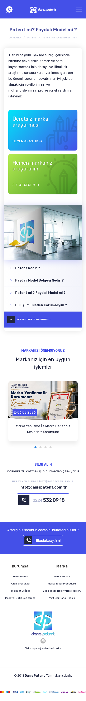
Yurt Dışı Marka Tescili (62, 597)
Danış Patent (20, 576)
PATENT (31, 37)
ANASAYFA (15, 37)
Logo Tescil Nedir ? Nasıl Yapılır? (62, 590)
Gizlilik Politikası (20, 583)
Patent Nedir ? (27, 268)
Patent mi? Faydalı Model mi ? (60, 37)
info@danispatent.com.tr (43, 487)
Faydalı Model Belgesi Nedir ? (39, 280)
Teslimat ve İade (20, 590)
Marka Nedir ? (62, 576)
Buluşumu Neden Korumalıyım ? (40, 305)
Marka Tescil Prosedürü (62, 583)
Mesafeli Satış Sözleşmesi (20, 597)
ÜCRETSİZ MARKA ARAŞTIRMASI (33, 319)
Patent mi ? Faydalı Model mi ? (40, 293)
